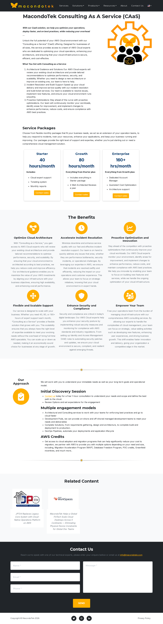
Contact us (50, 396)
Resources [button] (109, 5)
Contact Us (137, 5)
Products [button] (93, 5)
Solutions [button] (77, 5)
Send (81, 603)
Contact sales (42, 192)
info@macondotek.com (131, 555)
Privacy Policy (144, 618)
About (124, 5)
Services (64, 5)
